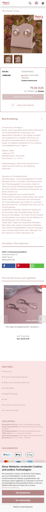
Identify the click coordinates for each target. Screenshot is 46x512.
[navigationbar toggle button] (43, 3)
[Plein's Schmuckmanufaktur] (5, 3)
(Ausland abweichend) (29, 80)
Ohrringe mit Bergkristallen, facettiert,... (23, 327)
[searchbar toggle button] (30, 3)
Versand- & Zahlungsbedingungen (16, 377)
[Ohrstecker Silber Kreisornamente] (23, 34)
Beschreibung (10, 118)
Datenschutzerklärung (10, 487)
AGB (5, 399)
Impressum (8, 371)
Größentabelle (9, 388)
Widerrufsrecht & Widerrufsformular (17, 382)
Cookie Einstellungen (11, 410)
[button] (8, 266)
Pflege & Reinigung (10, 394)
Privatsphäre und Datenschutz (14, 405)
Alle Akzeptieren (23, 492)
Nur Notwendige (23, 500)
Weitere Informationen (23, 507)
